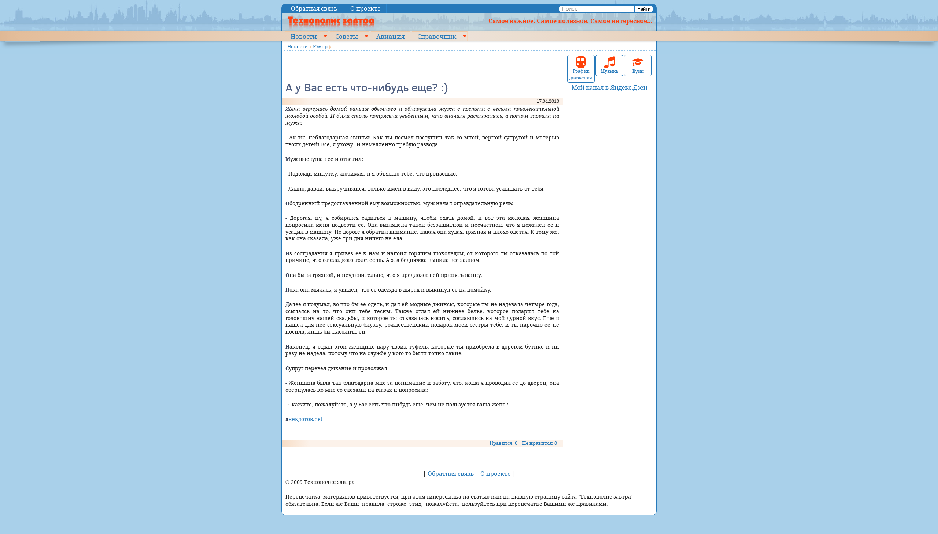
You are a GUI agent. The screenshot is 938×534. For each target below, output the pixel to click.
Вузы (638, 71)
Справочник (436, 36)
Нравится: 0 (503, 443)
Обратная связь (314, 8)
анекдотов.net (303, 418)
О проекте (365, 8)
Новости (304, 36)
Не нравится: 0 (539, 443)
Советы (346, 36)
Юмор (320, 46)
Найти (643, 9)
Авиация (390, 36)
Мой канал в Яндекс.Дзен (609, 87)
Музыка (609, 71)
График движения (580, 74)
